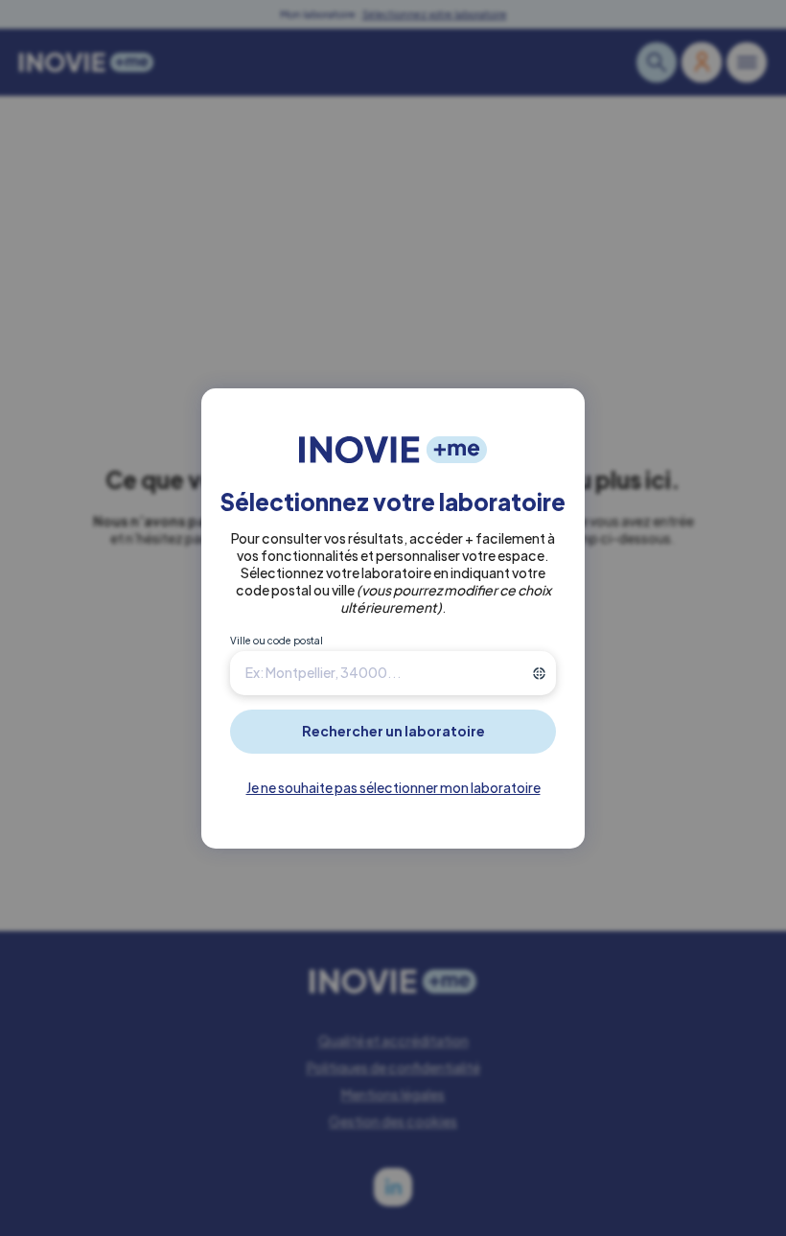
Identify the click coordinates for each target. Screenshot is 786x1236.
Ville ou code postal (276, 640)
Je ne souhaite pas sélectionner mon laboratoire (393, 787)
